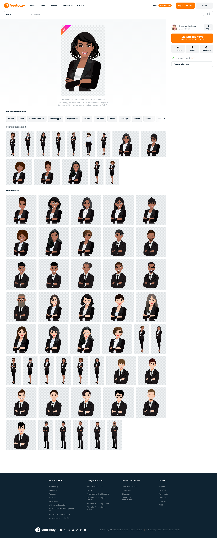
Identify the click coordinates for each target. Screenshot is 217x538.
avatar (11, 118)
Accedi (204, 5)
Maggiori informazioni (182, 64)
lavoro (87, 118)
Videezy (52, 494)
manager (124, 118)
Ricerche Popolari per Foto (98, 503)
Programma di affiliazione (98, 494)
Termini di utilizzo (136, 530)
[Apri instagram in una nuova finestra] (65, 530)
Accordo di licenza (94, 486)
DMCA (89, 490)
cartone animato (36, 118)
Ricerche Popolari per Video (96, 508)
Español (162, 490)
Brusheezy (53, 486)
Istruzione (53, 501)
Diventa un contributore (127, 498)
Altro (161, 505)
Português (163, 494)
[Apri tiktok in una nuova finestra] (77, 530)
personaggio (55, 118)
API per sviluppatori (57, 505)
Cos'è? (193, 58)
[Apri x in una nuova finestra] (81, 530)
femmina (100, 118)
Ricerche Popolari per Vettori (96, 498)
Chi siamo (126, 494)
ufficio (137, 118)
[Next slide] (162, 119)
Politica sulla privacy (153, 530)
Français (162, 501)
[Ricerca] (202, 14)
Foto (43, 5)
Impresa (52, 497)
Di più (79, 5)
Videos (54, 5)
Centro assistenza (129, 486)
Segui (208, 29)
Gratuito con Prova (192, 38)
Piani (155, 5)
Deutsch (162, 497)
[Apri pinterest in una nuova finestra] (73, 530)
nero (22, 118)
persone (149, 118)
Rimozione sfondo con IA (59, 514)
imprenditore (72, 118)
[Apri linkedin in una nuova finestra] (69, 530)
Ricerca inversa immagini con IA (61, 509)
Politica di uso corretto (171, 530)
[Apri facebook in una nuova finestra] (61, 530)
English (162, 486)
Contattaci (126, 490)
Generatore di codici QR (59, 518)
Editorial (66, 5)
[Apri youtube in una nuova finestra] (85, 530)
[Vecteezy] (14, 5)
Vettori (32, 5)
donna (112, 118)
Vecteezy (53, 490)
